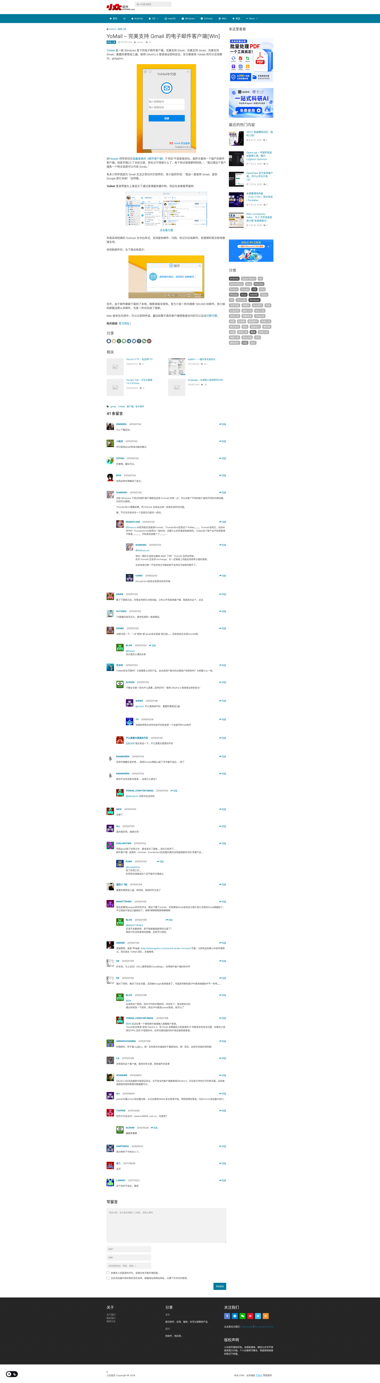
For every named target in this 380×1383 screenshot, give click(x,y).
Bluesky (258, 1326)
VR (231, 300)
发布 (167, 1314)
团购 (268, 305)
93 (205, 364)
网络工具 (111, 42)
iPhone (234, 294)
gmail (113, 406)
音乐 (253, 342)
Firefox (234, 289)
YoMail (111, 50)
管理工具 (242, 332)
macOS (172, 18)
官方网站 (124, 323)
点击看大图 (166, 230)
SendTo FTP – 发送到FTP (139, 359)
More (252, 18)
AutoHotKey (236, 284)
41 (150, 42)
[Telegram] (235, 1316)
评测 (257, 337)
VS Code (241, 300)
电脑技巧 (255, 326)
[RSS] (266, 1316)
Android (138, 18)
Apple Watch (248, 278)
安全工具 (259, 310)
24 (205, 384)
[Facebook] (227, 1316)
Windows (189, 18)
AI (124, 18)
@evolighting (133, 867)
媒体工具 (247, 310)
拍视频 (241, 321)
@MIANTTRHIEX (134, 925)
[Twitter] (258, 1316)
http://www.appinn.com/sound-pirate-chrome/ (166, 948)
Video (264, 294)
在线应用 (234, 310)
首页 (114, 18)
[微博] (250, 1316)
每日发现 (234, 326)
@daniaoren (132, 796)
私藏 (232, 332)
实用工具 (234, 316)
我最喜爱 (247, 316)
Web (223, 18)
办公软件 (257, 305)
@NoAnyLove (142, 550)
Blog (248, 284)
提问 (167, 1328)
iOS (153, 18)
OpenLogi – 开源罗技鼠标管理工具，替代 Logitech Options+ (259, 156)
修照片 (246, 305)
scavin (140, 42)
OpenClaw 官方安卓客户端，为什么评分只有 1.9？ (259, 176)
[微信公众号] (243, 1316)
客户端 (130, 406)
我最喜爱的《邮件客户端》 (149, 158)
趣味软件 (234, 342)
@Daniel (130, 651)
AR (260, 278)
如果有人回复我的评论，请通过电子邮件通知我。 (135, 1272)
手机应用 (259, 316)
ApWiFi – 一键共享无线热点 (201, 359)
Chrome (208, 18)
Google (245, 289)
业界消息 (234, 305)
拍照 (232, 321)
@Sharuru (131, 527)
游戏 (245, 326)
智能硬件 (253, 321)
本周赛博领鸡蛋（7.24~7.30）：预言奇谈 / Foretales (259, 197)
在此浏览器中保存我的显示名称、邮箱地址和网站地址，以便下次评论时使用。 (150, 1278)
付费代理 (211, 315)
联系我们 (111, 1318)
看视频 (266, 326)
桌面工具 (265, 321)
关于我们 (111, 1314)
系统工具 (263, 332)
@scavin (140, 706)
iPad (262, 289)
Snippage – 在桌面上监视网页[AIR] (205, 379)
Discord (269, 1326)
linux (243, 294)
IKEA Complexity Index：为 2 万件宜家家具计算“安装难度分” (259, 217)
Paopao (114, 158)
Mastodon (247, 1326)
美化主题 (247, 337)
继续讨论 (111, 1321)
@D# (128, 1000)
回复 (223, 424)
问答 (245, 342)
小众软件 (111, 1375)
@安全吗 (130, 743)
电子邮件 (139, 406)
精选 (237, 18)
